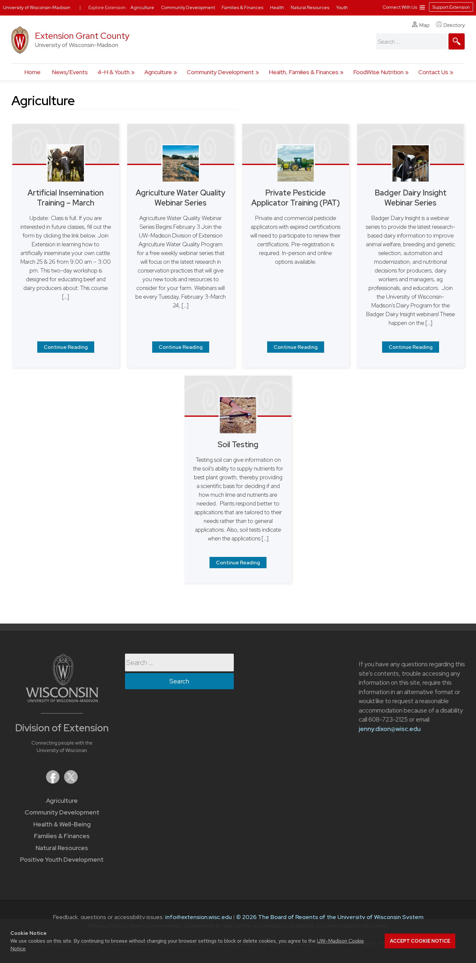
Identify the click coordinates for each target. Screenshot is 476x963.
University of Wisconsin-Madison (36, 7)
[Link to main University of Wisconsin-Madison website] (62, 700)
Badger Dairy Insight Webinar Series (411, 198)
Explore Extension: (107, 7)
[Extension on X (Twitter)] (71, 782)
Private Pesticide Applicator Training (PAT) (295, 198)
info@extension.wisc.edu (198, 917)
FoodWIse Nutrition (378, 72)
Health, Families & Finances (303, 72)
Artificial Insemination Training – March (66, 198)
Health (277, 7)
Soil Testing (238, 444)
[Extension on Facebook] (53, 782)
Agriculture (158, 72)
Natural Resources (62, 848)
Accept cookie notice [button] (420, 941)
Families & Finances (62, 836)
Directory (454, 25)
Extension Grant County (82, 35)
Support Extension (451, 7)
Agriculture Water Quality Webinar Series (180, 198)
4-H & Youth (113, 72)
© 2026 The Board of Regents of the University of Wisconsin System (330, 917)
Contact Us (433, 72)
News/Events (70, 72)
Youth (342, 7)
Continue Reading (66, 347)
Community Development (220, 72)
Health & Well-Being (62, 824)
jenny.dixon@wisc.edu (390, 729)
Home (32, 72)
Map (424, 25)
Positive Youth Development (62, 860)
